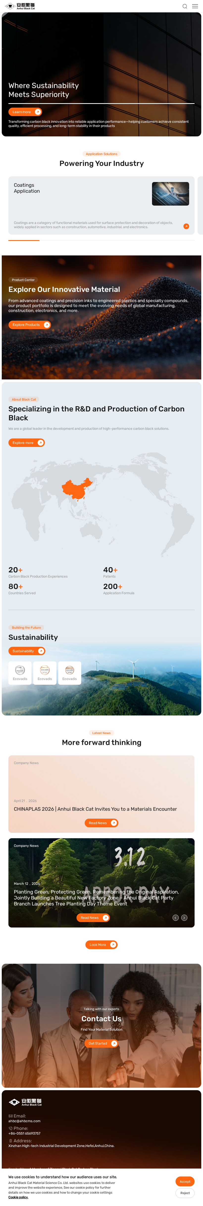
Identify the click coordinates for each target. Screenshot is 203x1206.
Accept (185, 1181)
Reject (185, 1193)
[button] (176, 918)
